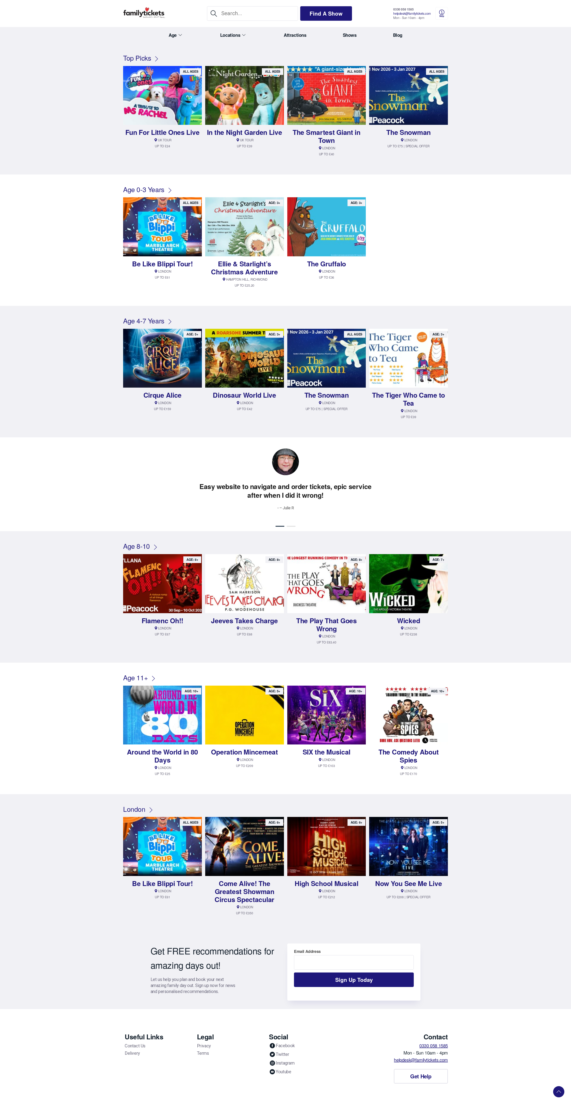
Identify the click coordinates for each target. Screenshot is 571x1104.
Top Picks (137, 58)
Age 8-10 (136, 546)
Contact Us (135, 1045)
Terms (203, 1053)
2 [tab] (291, 526)
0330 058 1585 (403, 9)
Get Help (421, 1076)
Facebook (285, 1045)
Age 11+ (135, 677)
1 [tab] (279, 526)
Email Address (307, 951)
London (134, 809)
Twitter (282, 1054)
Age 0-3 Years (143, 189)
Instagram (285, 1063)
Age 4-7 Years (143, 320)
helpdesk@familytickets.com (412, 13)
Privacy (204, 1045)
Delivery (132, 1053)
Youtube (283, 1071)
